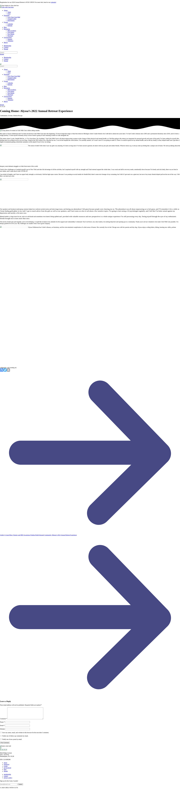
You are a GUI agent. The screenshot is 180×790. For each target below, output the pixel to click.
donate (2, 54)
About (6, 10)
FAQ (9, 14)
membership (7, 774)
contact (6, 776)
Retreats (10, 25)
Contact (6, 47)
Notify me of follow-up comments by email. (15, 736)
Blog (5, 27)
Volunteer (10, 41)
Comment (3, 719)
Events (6, 22)
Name (2, 722)
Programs (6, 15)
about (5, 763)
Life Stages (11, 32)
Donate (6, 49)
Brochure (10, 36)
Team (9, 12)
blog (5, 769)
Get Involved (8, 37)
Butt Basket (11, 20)
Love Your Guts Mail (14, 17)
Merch (6, 42)
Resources (7, 29)
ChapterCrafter (12, 19)
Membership (7, 46)
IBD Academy (12, 30)
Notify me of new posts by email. (12, 739)
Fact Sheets (11, 34)
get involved (7, 768)
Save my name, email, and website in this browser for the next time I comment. (25, 732)
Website (2, 729)
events (6, 766)
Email (2, 725)
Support (10, 39)
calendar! (53, 2)
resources (6, 764)
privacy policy (8, 778)
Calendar (10, 24)
